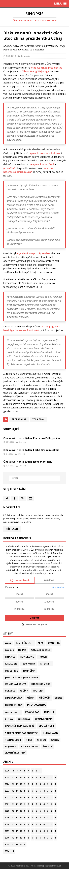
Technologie (13, 739)
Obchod (44, 697)
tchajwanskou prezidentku (46, 67)
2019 (7, 817)
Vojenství (10, 746)
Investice (11, 670)
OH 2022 (58, 698)
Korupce (10, 690)
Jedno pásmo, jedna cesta (21, 677)
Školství (48, 746)
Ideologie (11, 663)
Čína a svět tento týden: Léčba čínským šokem (31, 450)
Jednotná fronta (15, 683)
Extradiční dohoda (40, 650)
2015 (7, 844)
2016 (7, 837)
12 (13, 777)
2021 (7, 804)
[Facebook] (14, 498)
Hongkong (27, 656)
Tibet (29, 739)
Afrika (8, 643)
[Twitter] (6, 498)
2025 (7, 777)
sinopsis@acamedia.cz (50, 865)
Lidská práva (13, 697)
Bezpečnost (24, 643)
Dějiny (22, 649)
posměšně (9, 168)
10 (21, 777)
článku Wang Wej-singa (35, 71)
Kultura (37, 690)
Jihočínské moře (40, 684)
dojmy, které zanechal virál (44, 153)
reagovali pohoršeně (42, 164)
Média (30, 697)
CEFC (40, 643)
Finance (10, 656)
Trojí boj (41, 740)
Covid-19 (9, 650)
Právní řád (32, 712)
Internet (45, 663)
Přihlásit (12, 528)
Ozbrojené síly (13, 705)
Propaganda (19, 419)
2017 (7, 831)
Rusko (9, 719)
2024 (7, 784)
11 (17, 777)
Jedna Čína (28, 670)
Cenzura (54, 643)
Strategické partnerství (21, 733)
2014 (7, 851)
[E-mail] (30, 498)
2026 (7, 770)
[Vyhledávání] (35, 478)
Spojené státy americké (19, 725)
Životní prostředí (15, 752)
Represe (49, 712)
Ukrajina (54, 740)
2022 (7, 797)
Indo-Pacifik (28, 664)
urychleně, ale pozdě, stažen (33, 253)
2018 (7, 824)
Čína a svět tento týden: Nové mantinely (27, 461)
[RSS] (22, 498)
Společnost (46, 725)
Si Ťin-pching (43, 719)
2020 (7, 811)
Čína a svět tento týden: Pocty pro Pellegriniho (31, 438)
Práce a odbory (13, 712)
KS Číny (24, 690)
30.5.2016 (11, 55)
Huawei (43, 657)
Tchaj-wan (38, 419)
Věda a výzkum (29, 746)
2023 (7, 790)
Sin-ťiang (24, 719)
